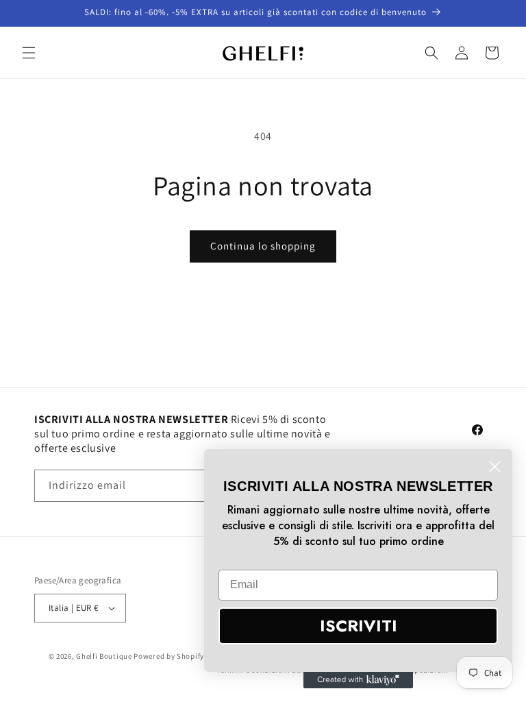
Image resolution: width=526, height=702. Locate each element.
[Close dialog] (495, 467)
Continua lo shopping (263, 245)
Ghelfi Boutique (104, 656)
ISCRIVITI (358, 626)
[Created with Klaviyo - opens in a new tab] (358, 680)
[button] (29, 53)
